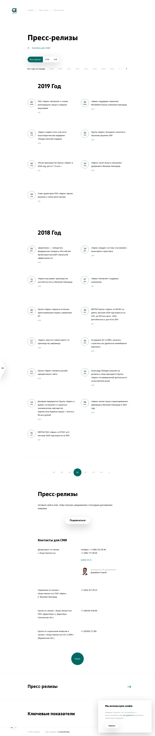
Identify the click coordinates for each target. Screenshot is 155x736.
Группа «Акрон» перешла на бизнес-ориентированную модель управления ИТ (51, 318)
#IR (39, 113)
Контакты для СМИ (41, 48)
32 (85, 472)
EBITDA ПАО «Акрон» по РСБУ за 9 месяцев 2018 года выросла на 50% (51, 441)
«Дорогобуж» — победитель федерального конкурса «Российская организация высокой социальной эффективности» (51, 257)
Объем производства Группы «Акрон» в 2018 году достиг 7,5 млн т (51, 172)
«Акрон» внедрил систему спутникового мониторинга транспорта (104, 257)
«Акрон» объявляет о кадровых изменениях (104, 288)
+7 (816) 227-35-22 (89, 590)
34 (101, 472)
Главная (31, 10)
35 (109, 472)
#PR (92, 109)
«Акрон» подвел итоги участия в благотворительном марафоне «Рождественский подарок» (51, 141)
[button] (124, 69)
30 (69, 472)
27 (46, 472)
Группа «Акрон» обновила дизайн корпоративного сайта (51, 380)
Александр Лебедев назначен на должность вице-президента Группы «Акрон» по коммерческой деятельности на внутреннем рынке (104, 380)
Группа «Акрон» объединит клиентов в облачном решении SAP (104, 141)
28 (54, 472)
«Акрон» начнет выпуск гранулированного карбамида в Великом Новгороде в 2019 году (104, 411)
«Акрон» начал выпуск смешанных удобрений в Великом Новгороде (104, 172)
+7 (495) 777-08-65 (89, 553)
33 (93, 472)
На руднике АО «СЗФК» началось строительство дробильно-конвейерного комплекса (104, 349)
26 (38, 472)
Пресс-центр (43, 10)
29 (61, 472)
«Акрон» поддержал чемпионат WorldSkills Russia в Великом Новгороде (104, 111)
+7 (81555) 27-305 (88, 631)
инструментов (128, 715)
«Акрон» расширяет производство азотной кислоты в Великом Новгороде (51, 288)
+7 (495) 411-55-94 (98, 550)
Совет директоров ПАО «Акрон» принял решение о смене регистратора (51, 203)
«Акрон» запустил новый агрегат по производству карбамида (51, 349)
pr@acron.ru (86, 560)
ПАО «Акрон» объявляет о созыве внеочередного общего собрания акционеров (51, 111)
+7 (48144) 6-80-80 (89, 611)
